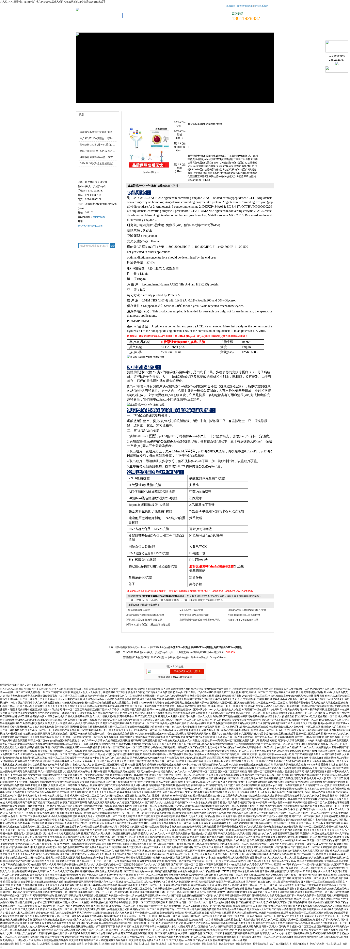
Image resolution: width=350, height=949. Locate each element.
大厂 (272, 943)
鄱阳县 (18, 943)
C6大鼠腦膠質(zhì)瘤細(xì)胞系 (206, 600)
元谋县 (205, 943)
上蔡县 (162, 943)
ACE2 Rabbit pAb (213, 591)
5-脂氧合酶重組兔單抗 (138, 610)
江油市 (171, 943)
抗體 (220, 108)
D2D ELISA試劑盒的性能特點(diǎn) (99, 163)
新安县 (265, 943)
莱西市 (154, 943)
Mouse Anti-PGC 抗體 (191, 610)
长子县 (256, 943)
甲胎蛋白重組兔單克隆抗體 (194, 614)
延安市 (305, 943)
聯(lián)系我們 (261, 5)
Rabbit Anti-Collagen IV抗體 (243, 619)
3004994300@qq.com (90, 225)
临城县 (54, 943)
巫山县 (137, 943)
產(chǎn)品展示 (245, 5)
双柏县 (97, 943)
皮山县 (145, 943)
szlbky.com (99, 217)
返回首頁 (230, 5)
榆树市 (197, 943)
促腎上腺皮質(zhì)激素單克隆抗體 (144, 619)
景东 (121, 943)
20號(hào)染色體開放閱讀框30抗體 (145, 614)
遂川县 (214, 943)
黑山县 (337, 943)
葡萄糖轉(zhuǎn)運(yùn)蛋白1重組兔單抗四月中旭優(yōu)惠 (112, 144)
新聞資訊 (130, 27)
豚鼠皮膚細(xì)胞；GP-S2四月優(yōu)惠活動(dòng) (107, 151)
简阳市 (180, 943)
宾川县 (279, 943)
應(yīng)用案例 (225, 639)
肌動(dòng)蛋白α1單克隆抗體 (244, 614)
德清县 (80, 943)
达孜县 (128, 943)
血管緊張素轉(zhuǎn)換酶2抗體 (186, 591)
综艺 (11, 943)
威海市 (296, 943)
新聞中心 (169, 639)
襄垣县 (3, 943)
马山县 (26, 943)
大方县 (188, 943)
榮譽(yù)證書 (173, 27)
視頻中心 (195, 27)
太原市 (105, 943)
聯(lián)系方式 (260, 27)
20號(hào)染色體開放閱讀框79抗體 (247, 610)
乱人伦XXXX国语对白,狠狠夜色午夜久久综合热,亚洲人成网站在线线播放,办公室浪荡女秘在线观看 (53, 1)
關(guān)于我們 (108, 27)
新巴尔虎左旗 (317, 943)
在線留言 (238, 27)
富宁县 (88, 943)
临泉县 (222, 943)
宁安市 (231, 943)
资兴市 (248, 943)
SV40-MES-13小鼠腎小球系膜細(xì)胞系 (157, 600)
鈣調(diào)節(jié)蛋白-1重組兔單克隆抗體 (148, 624)
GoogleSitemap (218, 657)
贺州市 (114, 943)
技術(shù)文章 (216, 27)
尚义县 (329, 943)
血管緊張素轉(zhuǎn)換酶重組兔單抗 (199, 619)
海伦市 (288, 943)
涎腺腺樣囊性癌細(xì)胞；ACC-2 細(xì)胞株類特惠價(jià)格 (111, 157)
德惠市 (63, 943)
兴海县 (239, 943)
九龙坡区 (45, 943)
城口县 (35, 943)
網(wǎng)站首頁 (86, 27)
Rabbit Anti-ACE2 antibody (238, 591)
